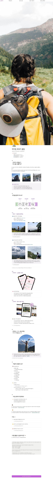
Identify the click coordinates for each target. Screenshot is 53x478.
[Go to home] (1, 0)
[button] (12, 236)
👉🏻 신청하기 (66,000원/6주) (26, 476)
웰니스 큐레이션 (42, 0)
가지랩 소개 (10, 0)
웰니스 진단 (21, 0)
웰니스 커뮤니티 (32, 0)
